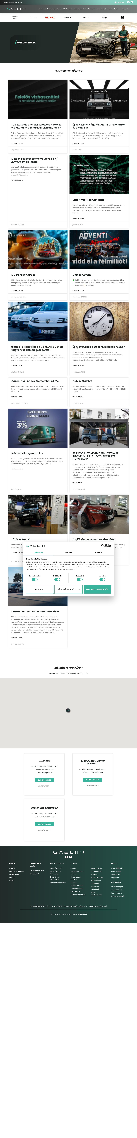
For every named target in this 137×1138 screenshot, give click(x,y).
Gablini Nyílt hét (82, 381)
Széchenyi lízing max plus (27, 453)
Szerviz (90, 9)
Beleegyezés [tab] (38, 552)
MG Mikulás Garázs (23, 274)
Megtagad (39, 589)
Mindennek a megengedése (97, 589)
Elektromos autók (53, 9)
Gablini (41, 9)
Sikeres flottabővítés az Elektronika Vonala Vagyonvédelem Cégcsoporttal (37, 348)
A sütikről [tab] (98, 552)
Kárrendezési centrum (104, 9)
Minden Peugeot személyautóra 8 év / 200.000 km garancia (34, 160)
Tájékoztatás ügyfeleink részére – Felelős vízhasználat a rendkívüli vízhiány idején (36, 126)
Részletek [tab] (68, 552)
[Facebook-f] (128, 2)
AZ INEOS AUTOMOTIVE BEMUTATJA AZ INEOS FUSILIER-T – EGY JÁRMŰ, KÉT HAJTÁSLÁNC (95, 456)
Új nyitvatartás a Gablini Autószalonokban (99, 347)
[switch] (57, 579)
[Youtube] (132, 2)
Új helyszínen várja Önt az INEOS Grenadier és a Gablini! (99, 126)
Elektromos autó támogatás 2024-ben (35, 611)
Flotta (116, 9)
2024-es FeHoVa (21, 539)
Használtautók (79, 9)
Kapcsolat (125, 9)
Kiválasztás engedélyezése (68, 589)
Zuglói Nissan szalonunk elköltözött (94, 539)
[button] (68, 710)
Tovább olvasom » (17, 143)
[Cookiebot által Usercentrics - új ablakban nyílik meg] (102, 545)
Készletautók (67, 9)
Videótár (121, 2)
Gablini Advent (82, 274)
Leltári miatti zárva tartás (88, 199)
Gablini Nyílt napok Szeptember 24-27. (35, 381)
